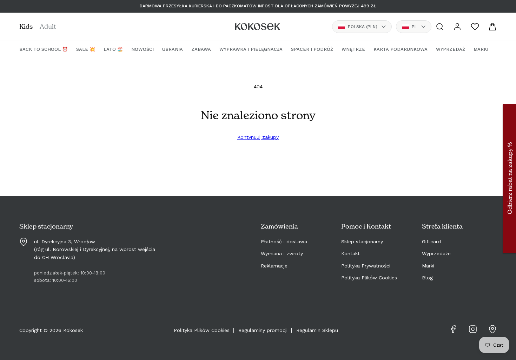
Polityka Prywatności (365, 266)
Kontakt (350, 253)
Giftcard (431, 241)
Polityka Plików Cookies (369, 277)
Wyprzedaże (436, 253)
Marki (428, 266)
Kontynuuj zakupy (258, 137)
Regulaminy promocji (262, 330)
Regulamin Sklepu (317, 330)
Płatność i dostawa (284, 241)
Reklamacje (274, 266)
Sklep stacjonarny (362, 241)
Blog (427, 277)
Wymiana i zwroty (282, 253)
